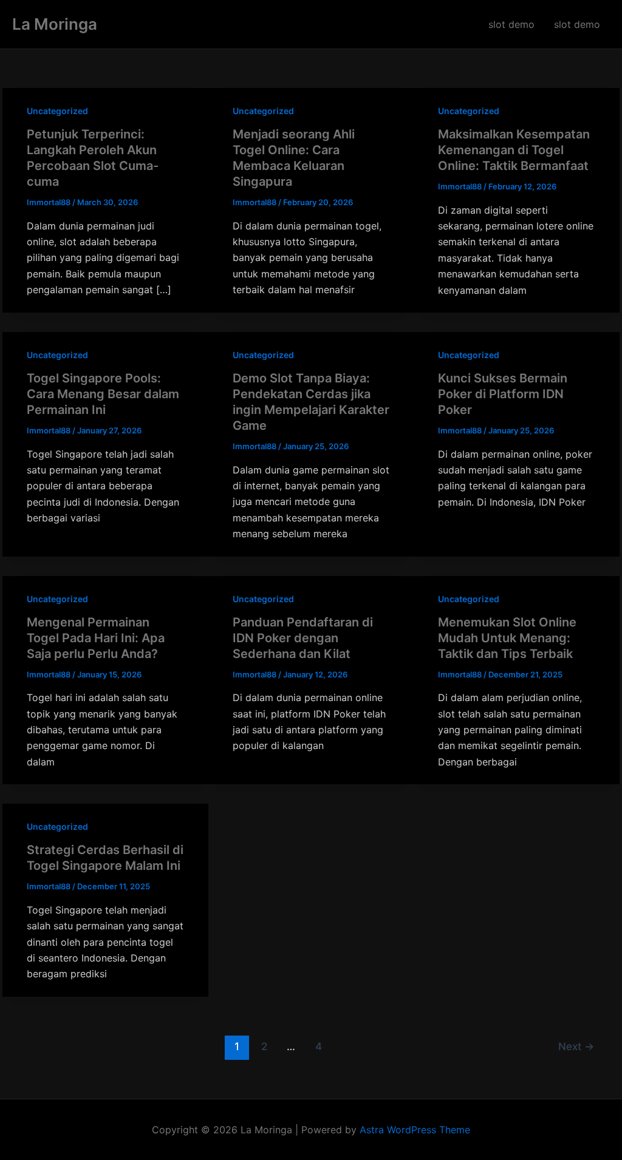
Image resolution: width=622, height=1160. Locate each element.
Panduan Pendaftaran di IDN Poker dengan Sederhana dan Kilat (303, 638)
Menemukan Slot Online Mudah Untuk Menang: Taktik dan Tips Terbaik (507, 638)
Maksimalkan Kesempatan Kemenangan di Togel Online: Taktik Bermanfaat (514, 150)
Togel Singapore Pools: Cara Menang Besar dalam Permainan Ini (103, 394)
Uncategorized (57, 111)
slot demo (511, 24)
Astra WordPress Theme (415, 1130)
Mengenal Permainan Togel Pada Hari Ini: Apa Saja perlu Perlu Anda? (96, 638)
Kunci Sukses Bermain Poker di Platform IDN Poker (502, 394)
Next (576, 1046)
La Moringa (54, 24)
